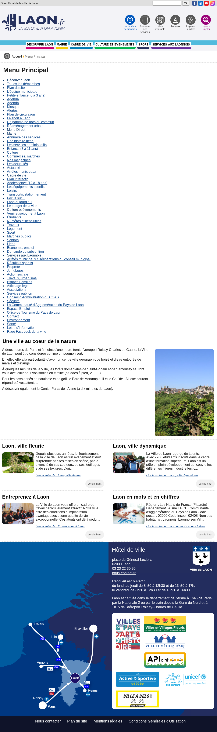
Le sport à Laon (18, 118)
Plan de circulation (21, 114)
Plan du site (16, 88)
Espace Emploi (18, 308)
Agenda (13, 99)
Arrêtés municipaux (21, 171)
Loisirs (12, 190)
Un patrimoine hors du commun (30, 122)
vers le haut (94, 483)
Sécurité (13, 301)
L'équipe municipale (22, 91)
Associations (16, 289)
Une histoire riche (20, 141)
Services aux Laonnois (171, 44)
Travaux (13, 225)
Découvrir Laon (40, 44)
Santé (11, 324)
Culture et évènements (115, 44)
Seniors (13, 240)
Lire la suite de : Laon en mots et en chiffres (175, 526)
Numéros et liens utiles (24, 221)
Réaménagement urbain (25, 126)
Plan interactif (17, 179)
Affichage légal (18, 286)
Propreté (13, 267)
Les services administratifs (27, 145)
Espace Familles (19, 282)
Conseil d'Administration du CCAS (33, 297)
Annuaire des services (23, 137)
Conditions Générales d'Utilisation (157, 721)
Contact (13, 316)
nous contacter (124, 573)
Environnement (18, 320)
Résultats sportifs (20, 263)
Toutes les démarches (23, 84)
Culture (12, 152)
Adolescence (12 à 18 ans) (27, 183)
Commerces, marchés (23, 156)
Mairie (62, 44)
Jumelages (15, 270)
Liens (11, 244)
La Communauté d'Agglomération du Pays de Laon (45, 305)
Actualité (13, 168)
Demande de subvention (25, 251)
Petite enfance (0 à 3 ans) (26, 95)
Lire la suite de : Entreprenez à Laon (60, 526)
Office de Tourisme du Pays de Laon (34, 312)
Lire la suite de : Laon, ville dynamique (172, 475)
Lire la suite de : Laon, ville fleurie (58, 475)
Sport (143, 44)
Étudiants (14, 217)
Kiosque (13, 107)
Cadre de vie (81, 44)
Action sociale (17, 274)
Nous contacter (48, 721)
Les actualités (17, 164)
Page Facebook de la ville (26, 331)
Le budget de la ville (22, 206)
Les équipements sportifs (26, 187)
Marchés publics (19, 236)
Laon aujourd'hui (19, 202)
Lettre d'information (21, 327)
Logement (14, 228)
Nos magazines (19, 160)
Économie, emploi (20, 248)
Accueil (17, 56)
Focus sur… (16, 198)
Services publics (19, 293)
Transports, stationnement (26, 194)
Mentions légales (108, 721)
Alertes (12, 110)
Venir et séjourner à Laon (26, 213)
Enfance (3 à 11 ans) (22, 148)
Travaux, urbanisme (22, 278)
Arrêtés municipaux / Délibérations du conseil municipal (48, 259)
